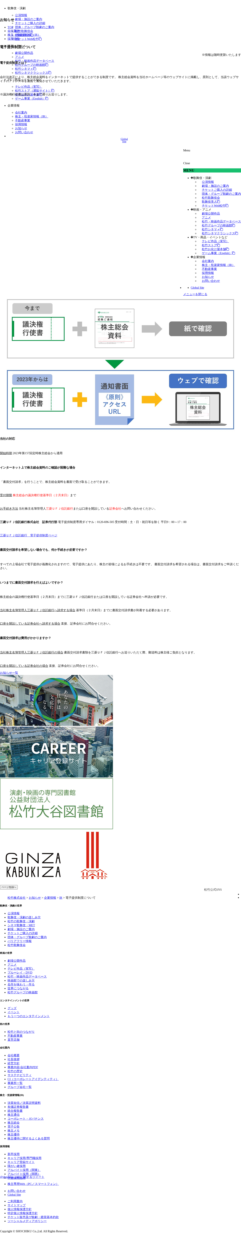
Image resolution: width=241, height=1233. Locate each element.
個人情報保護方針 (20, 1209)
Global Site (197, 287)
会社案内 (21, 112)
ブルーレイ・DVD (20, 972)
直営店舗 (14, 1039)
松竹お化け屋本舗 (214, 249)
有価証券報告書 (18, 1106)
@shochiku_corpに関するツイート (22, 1177)
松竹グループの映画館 (30, 64)
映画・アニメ (202, 209)
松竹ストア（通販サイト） (33, 90)
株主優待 (14, 1134)
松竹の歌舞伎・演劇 (21, 921)
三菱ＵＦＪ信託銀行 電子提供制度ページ (28, 535)
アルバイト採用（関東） (24, 1170)
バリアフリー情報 (20, 941)
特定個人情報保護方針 (23, 1213)
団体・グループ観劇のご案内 (34, 27)
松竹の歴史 (15, 1071)
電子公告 (14, 1126)
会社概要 (14, 1055)
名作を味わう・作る (21, 984)
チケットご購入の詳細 (30, 23)
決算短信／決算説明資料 (24, 1102)
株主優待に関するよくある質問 (29, 1138)
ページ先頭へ (9, 887)
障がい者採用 (17, 1166)
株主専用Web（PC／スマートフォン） (33, 1183)
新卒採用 (14, 1154)
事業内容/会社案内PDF (23, 1067)
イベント (14, 1012)
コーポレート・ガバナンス (26, 1118)
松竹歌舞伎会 (24, 31)
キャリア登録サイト (21, 1162)
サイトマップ (17, 1205)
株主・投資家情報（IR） (31, 116)
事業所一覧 (15, 1083)
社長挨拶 (14, 1059)
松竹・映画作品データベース (34, 60)
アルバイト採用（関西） (24, 1173)
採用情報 (21, 124)
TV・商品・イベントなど (210, 237)
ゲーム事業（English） (30, 98)
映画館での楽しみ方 (21, 980)
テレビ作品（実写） (28, 86)
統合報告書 (15, 1110)
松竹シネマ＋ (24, 68)
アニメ (19, 56)
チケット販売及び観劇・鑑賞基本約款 (33, 1217)
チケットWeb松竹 (27, 39)
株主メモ (14, 1130)
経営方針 (14, 1063)
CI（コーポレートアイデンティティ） (33, 1079)
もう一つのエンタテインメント (29, 1016)
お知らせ (21, 128)
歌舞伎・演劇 (202, 177)
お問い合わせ (24, 132)
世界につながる (18, 988)
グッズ (12, 1008)
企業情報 (199, 257)
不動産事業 (22, 120)
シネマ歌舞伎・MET (21, 925)
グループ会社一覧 (20, 1087)
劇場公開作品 (24, 52)
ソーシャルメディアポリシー (27, 1221)
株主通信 (14, 1114)
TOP (10, 27)
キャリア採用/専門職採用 (24, 1158)
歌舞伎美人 (209, 201)
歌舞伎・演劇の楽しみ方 (24, 917)
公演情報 (21, 15)
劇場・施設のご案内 (28, 19)
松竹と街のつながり (21, 1031)
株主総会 (14, 1122)
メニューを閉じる (195, 294)
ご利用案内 (15, 1201)
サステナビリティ (20, 1075)
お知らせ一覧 (9, 672)
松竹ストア (209, 245)
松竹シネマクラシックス (31, 72)
